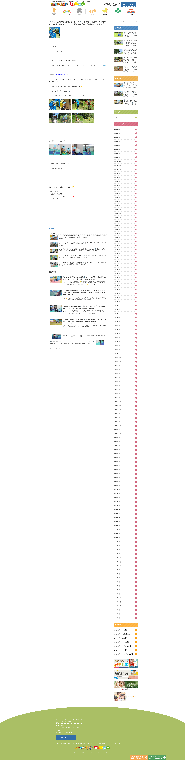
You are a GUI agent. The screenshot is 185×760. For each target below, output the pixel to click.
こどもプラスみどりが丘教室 (122, 646)
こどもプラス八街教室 (120, 630)
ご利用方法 (78, 743)
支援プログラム (71, 743)
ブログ (83, 743)
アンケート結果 (97, 743)
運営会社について (122, 743)
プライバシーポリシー (112, 743)
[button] (136, 21)
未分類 (52, 228)
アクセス (104, 743)
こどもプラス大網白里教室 (122, 634)
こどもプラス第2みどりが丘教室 (123, 654)
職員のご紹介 (89, 743)
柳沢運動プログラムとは (61, 743)
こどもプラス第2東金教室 (121, 642)
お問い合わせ (129, 4)
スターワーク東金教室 (120, 650)
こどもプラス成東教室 (120, 638)
